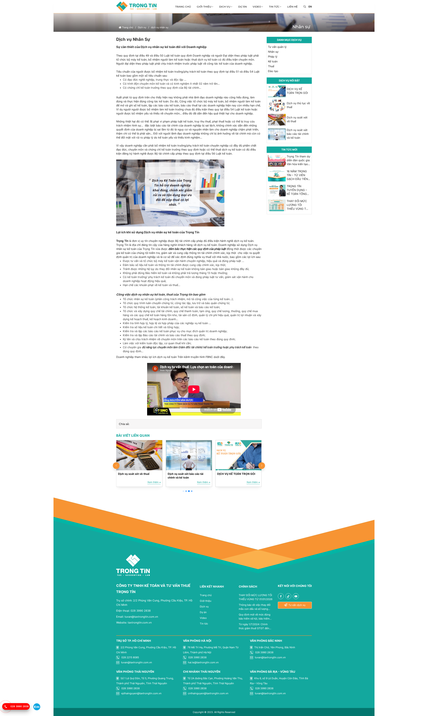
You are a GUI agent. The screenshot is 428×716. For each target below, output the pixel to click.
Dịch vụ (224, 6)
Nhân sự (273, 51)
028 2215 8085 (130, 657)
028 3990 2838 (133, 610)
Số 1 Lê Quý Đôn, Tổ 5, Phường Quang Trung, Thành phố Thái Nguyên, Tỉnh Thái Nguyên (145, 681)
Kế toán (273, 61)
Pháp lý (272, 56)
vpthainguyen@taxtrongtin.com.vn (141, 693)
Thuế (271, 66)
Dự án (242, 6)
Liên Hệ (292, 6)
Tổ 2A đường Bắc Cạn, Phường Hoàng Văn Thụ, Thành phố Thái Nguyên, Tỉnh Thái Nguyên (213, 681)
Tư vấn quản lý (277, 47)
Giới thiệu (204, 6)
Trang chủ (183, 6)
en (310, 6)
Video (257, 6)
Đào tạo (273, 71)
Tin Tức (274, 6)
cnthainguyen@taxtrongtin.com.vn (207, 693)
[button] (186, 491)
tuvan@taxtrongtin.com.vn (137, 616)
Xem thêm (153, 482)
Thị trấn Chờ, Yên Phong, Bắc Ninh (274, 647)
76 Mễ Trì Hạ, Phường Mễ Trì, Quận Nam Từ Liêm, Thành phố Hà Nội (210, 650)
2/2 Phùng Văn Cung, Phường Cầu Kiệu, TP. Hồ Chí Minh (146, 650)
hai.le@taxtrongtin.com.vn (203, 662)
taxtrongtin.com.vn (134, 622)
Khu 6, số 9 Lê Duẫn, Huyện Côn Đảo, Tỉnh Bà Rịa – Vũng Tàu (279, 681)
